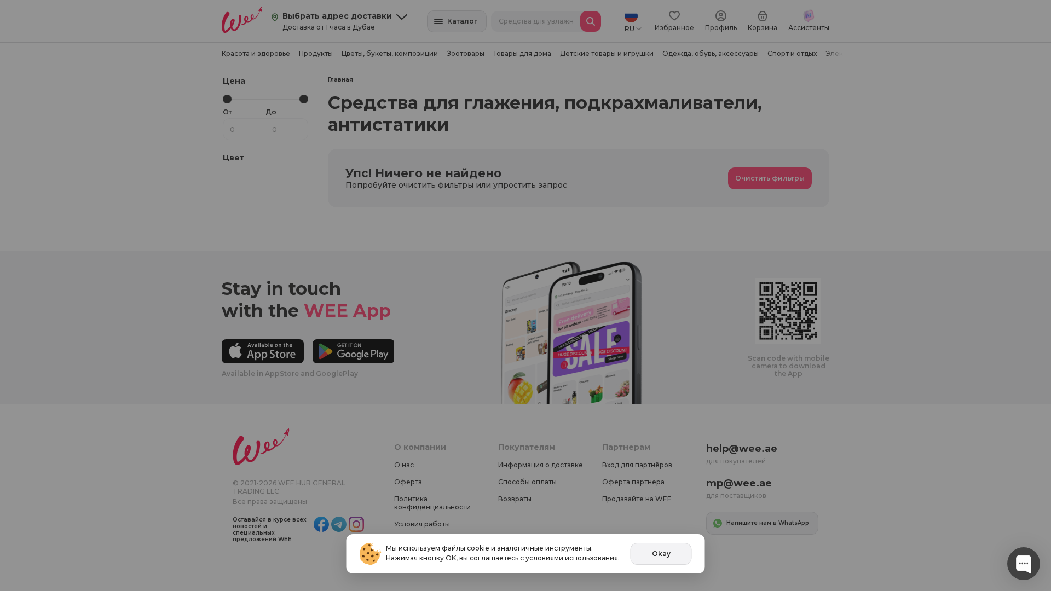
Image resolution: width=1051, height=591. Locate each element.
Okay (661, 553)
